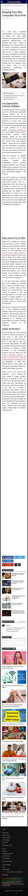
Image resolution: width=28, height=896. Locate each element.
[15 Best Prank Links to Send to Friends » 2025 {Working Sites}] (14, 657)
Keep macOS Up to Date (10, 97)
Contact (5, 851)
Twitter (16, 631)
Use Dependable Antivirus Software (13, 95)
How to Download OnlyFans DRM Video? (13, 724)
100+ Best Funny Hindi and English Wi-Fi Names (12, 686)
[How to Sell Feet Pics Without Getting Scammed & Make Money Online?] (14, 696)
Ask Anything (6, 840)
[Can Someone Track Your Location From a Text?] (14, 769)
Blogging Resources (8, 853)
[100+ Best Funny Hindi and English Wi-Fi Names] (14, 677)
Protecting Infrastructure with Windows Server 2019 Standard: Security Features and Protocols (18, 612)
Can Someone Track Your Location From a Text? (13, 779)
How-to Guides (6, 837)
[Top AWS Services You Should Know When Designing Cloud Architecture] (6, 583)
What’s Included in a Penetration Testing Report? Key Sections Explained (18, 574)
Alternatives (6, 832)
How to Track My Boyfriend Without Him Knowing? (13, 817)
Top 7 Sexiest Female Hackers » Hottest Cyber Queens (18, 589)
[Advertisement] (14, 26)
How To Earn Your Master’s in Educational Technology (18, 604)
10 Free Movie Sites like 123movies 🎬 (12, 741)
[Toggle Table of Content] (21, 93)
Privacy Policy (6, 856)
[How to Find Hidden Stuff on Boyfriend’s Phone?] (14, 788)
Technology (5, 9)
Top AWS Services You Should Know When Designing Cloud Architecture (18, 582)
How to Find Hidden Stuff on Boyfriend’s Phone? (13, 798)
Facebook (8, 631)
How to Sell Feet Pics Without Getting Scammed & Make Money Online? (12, 705)
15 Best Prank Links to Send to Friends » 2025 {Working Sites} (12, 667)
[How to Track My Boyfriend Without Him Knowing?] (14, 808)
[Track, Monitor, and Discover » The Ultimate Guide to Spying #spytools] (14, 750)
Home (3, 5)
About (4, 848)
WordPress (5, 842)
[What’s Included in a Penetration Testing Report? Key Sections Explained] (6, 575)
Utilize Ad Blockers (9, 99)
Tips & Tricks (6, 835)
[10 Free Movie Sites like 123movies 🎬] (14, 733)
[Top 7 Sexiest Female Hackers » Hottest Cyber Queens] (6, 590)
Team (4, 18)
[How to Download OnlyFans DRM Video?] (14, 715)
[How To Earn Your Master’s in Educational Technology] (6, 605)
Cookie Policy (6, 858)
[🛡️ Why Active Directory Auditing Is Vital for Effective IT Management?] (6, 598)
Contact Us (4, 872)
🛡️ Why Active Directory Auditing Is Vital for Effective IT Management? (18, 597)
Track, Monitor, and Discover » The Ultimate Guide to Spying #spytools (14, 759)
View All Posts (22, 621)
